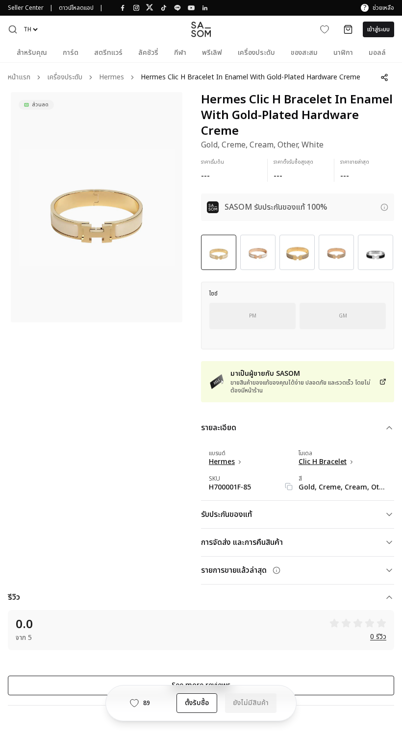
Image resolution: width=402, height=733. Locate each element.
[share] (384, 77)
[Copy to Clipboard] (289, 486)
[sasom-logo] (201, 29)
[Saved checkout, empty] (348, 29)
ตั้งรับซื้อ (197, 703)
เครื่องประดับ (64, 77)
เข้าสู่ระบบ (378, 29)
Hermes (111, 77)
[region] (97, 207)
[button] (13, 29)
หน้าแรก (19, 77)
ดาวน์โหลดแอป (76, 8)
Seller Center (26, 8)
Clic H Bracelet (323, 462)
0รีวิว (378, 637)
